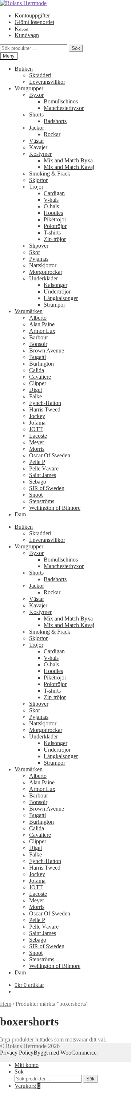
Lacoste (38, 436)
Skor (34, 252)
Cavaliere (40, 377)
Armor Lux (42, 331)
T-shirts (52, 232)
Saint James (42, 475)
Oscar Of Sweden (49, 455)
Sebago (37, 481)
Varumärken (29, 311)
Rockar (52, 134)
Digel (35, 390)
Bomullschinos (61, 101)
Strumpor (54, 305)
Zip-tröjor (55, 239)
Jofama (37, 423)
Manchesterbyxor (64, 108)
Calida (36, 370)
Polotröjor (55, 226)
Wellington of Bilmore (54, 508)
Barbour (38, 337)
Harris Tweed (44, 409)
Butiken (24, 69)
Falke (35, 396)
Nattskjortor (42, 265)
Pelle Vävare (44, 468)
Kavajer (38, 147)
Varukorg (27, 1086)
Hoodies (53, 213)
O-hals (51, 206)
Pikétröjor (55, 219)
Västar (36, 141)
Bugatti (37, 357)
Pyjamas (38, 259)
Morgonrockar (45, 272)
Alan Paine (42, 324)
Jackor (36, 128)
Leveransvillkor (47, 82)
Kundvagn (27, 35)
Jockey (37, 416)
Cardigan (54, 193)
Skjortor (38, 180)
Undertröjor (57, 291)
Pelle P (37, 462)
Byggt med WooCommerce (64, 1052)
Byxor (36, 95)
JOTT (36, 429)
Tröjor (36, 187)
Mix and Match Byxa (68, 160)
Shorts (36, 114)
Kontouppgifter (32, 15)
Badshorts (55, 121)
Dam (20, 514)
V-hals (51, 200)
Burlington (41, 364)
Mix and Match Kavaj (69, 167)
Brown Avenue (46, 350)
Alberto (38, 318)
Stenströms (41, 501)
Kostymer (40, 154)
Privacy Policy (16, 1052)
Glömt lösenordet (34, 22)
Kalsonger (55, 285)
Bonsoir (38, 344)
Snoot (36, 495)
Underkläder (43, 278)
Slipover (38, 246)
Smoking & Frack (49, 173)
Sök (76, 48)
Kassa (21, 28)
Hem (5, 1004)
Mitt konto (27, 1065)
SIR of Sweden (46, 488)
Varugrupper (29, 88)
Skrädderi (40, 75)
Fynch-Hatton (45, 403)
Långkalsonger (61, 298)
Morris (36, 449)
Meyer (36, 442)
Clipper (37, 383)
